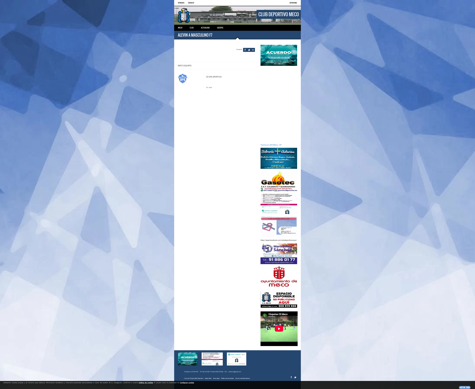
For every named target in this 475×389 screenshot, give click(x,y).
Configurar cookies (187, 382)
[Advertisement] (279, 105)
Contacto (191, 3)
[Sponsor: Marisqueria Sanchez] (279, 253)
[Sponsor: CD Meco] (279, 299)
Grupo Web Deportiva (196, 378)
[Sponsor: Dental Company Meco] (279, 55)
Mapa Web (208, 378)
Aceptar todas (465, 387)
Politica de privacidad (227, 378)
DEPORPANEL (293, 3)
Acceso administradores (242, 378)
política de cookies (146, 382)
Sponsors (181, 3)
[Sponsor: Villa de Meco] (279, 276)
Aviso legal (216, 378)
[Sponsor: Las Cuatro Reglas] (279, 226)
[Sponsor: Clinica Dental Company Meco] (279, 203)
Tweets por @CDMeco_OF (271, 145)
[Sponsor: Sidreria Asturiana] (279, 158)
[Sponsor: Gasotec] (279, 181)
